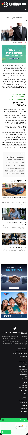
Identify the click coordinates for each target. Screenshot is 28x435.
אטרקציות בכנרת (23, 369)
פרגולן (25, 364)
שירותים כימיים (23, 374)
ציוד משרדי (24, 363)
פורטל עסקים (5, 338)
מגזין (25, 21)
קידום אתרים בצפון (23, 361)
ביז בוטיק (25, 42)
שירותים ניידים (24, 376)
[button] (25, 10)
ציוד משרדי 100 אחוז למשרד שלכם (16, 99)
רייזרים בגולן (24, 378)
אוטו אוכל (24, 373)
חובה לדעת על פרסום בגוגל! (17, 96)
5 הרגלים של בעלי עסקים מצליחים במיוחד (17, 247)
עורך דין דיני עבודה (19, 98)
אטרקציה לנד (24, 371)
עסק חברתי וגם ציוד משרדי (18, 94)
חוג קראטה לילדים (23, 368)
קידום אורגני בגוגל (23, 366)
